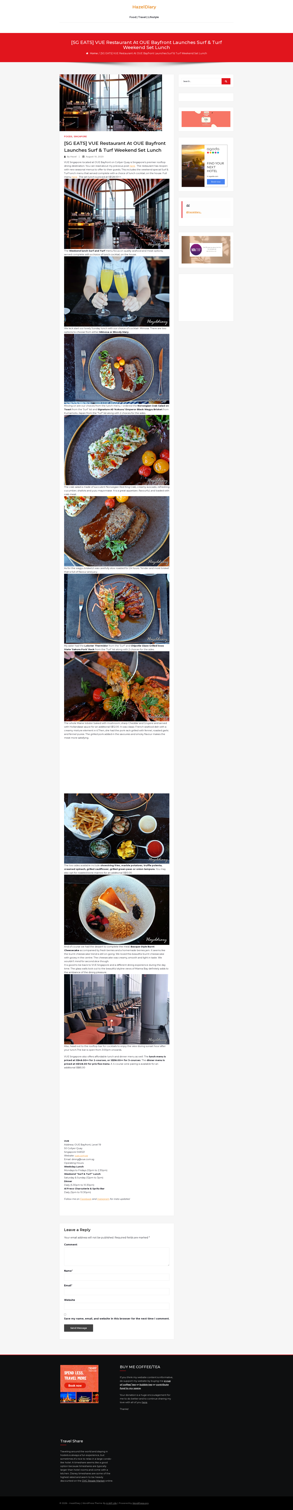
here (132, 165)
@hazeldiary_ (193, 212)
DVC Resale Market (93, 1480)
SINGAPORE (80, 136)
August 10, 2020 (95, 156)
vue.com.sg (81, 1155)
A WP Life (111, 1503)
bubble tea (145, 1384)
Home (94, 53)
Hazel (73, 156)
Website (69, 1300)
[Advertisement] (117, 768)
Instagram (103, 1198)
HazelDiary (144, 6)
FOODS (68, 136)
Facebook (85, 1198)
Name (68, 1270)
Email (67, 1285)
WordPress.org (140, 1503)
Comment (70, 1244)
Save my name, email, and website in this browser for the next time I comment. (116, 1318)
